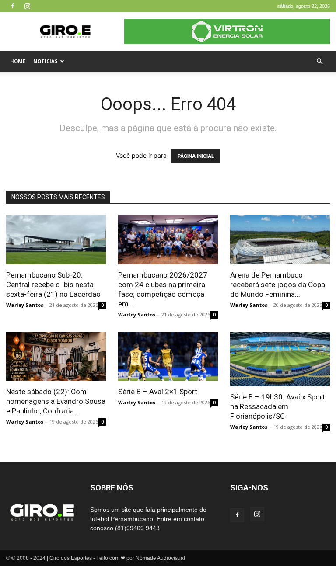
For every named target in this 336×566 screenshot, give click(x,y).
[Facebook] (12, 6)
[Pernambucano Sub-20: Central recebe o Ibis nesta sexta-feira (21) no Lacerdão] (56, 239)
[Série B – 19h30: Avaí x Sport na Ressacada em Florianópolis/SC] (280, 359)
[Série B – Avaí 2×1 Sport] (168, 357)
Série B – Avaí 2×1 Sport (157, 391)
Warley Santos (24, 305)
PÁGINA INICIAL (196, 156)
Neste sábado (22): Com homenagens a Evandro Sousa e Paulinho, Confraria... (55, 401)
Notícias (45, 61)
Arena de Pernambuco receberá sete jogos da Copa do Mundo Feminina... (277, 285)
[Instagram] (27, 6)
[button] (319, 61)
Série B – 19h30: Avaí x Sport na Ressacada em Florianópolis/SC (277, 406)
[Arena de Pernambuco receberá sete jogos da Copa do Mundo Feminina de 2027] (280, 239)
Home (17, 61)
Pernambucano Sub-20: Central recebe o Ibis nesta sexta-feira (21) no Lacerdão (53, 285)
